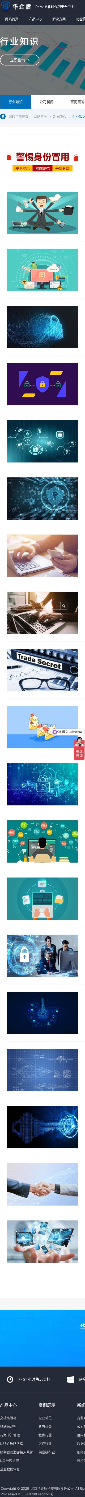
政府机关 (45, 1426)
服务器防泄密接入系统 (16, 1452)
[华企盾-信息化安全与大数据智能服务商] (16, 6)
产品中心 (35, 19)
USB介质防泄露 (11, 1444)
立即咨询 (18, 60)
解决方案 (59, 19)
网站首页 (11, 19)
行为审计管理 (10, 1435)
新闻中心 (59, 116)
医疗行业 (45, 1444)
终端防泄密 (8, 1426)
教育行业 (45, 1435)
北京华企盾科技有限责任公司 (52, 1488)
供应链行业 (46, 1452)
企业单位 (45, 1418)
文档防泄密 (8, 1418)
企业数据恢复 (10, 1469)
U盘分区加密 (9, 1461)
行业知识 (15, 102)
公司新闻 (46, 102)
